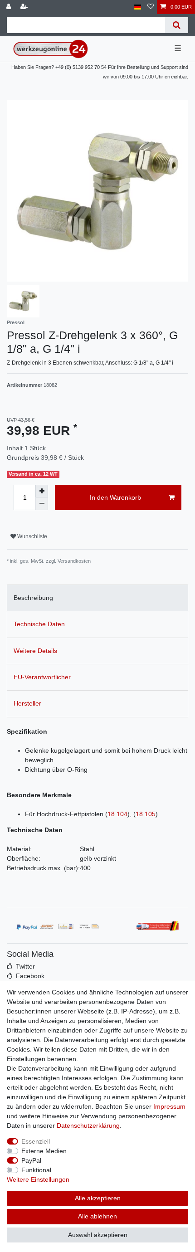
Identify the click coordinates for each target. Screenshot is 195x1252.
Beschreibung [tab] (33, 597)
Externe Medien (44, 1151)
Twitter (25, 966)
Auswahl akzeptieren (97, 1234)
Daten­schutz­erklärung (88, 1125)
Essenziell (35, 1141)
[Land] (137, 7)
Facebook (30, 975)
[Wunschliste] (150, 7)
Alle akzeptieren (98, 1198)
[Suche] (176, 25)
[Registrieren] (25, 7)
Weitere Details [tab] (35, 650)
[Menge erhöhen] (41, 491)
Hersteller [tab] (27, 703)
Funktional (36, 1170)
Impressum (169, 1106)
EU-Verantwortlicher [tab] (42, 677)
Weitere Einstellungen (38, 1179)
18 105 (146, 814)
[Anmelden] (9, 7)
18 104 (117, 814)
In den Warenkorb (115, 497)
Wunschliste (31, 536)
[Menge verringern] (41, 503)
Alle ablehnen (97, 1216)
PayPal (31, 1160)
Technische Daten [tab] (39, 624)
